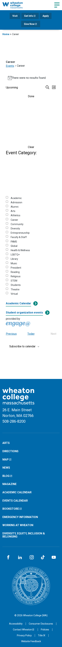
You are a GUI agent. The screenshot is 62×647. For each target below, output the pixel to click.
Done (31, 96)
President (16, 267)
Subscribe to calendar (22, 346)
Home (5, 34)
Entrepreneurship (20, 232)
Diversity (15, 228)
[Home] (16, 5)
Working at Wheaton (17, 525)
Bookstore (10, 508)
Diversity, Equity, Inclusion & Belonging (23, 535)
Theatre (15, 289)
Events (10, 66)
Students (16, 285)
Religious (15, 276)
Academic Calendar (18, 303)
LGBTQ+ (15, 254)
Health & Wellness (20, 250)
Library (14, 259)
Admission (16, 202)
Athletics (15, 215)
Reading (15, 272)
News (6, 467)
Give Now (29, 24)
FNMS (14, 241)
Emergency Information (20, 517)
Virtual (14, 293)
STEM (14, 280)
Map (5, 459)
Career (14, 219)
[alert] (31, 78)
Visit (15, 16)
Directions (10, 451)
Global (14, 246)
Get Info (28, 16)
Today (31, 333)
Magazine (9, 484)
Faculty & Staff (19, 237)
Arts (13, 211)
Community (17, 224)
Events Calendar (15, 500)
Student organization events (24, 312)
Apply (46, 16)
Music (14, 263)
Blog (5, 476)
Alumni (14, 206)
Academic (16, 198)
